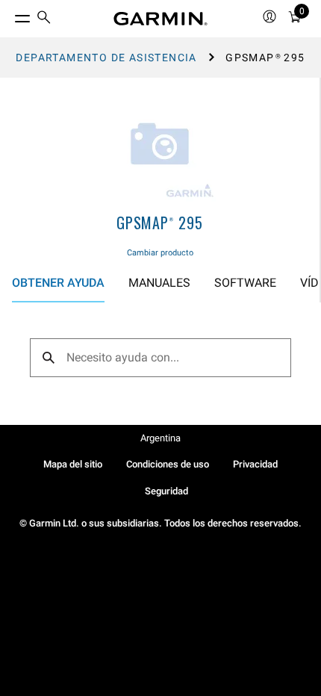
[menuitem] (44, 19)
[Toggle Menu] (9, 15)
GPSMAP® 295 (159, 222)
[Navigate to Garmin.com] (160, 18)
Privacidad (255, 464)
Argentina (160, 438)
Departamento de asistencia (106, 57)
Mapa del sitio (72, 464)
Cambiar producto (160, 253)
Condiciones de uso (167, 464)
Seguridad (166, 491)
